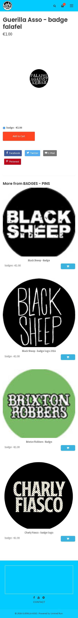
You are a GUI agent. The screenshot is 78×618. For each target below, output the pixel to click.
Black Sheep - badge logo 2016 (39, 351)
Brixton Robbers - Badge (39, 441)
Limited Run (57, 613)
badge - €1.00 (14, 127)
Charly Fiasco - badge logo (39, 532)
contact (39, 602)
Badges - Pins (36, 183)
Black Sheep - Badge (39, 260)
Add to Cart (19, 136)
